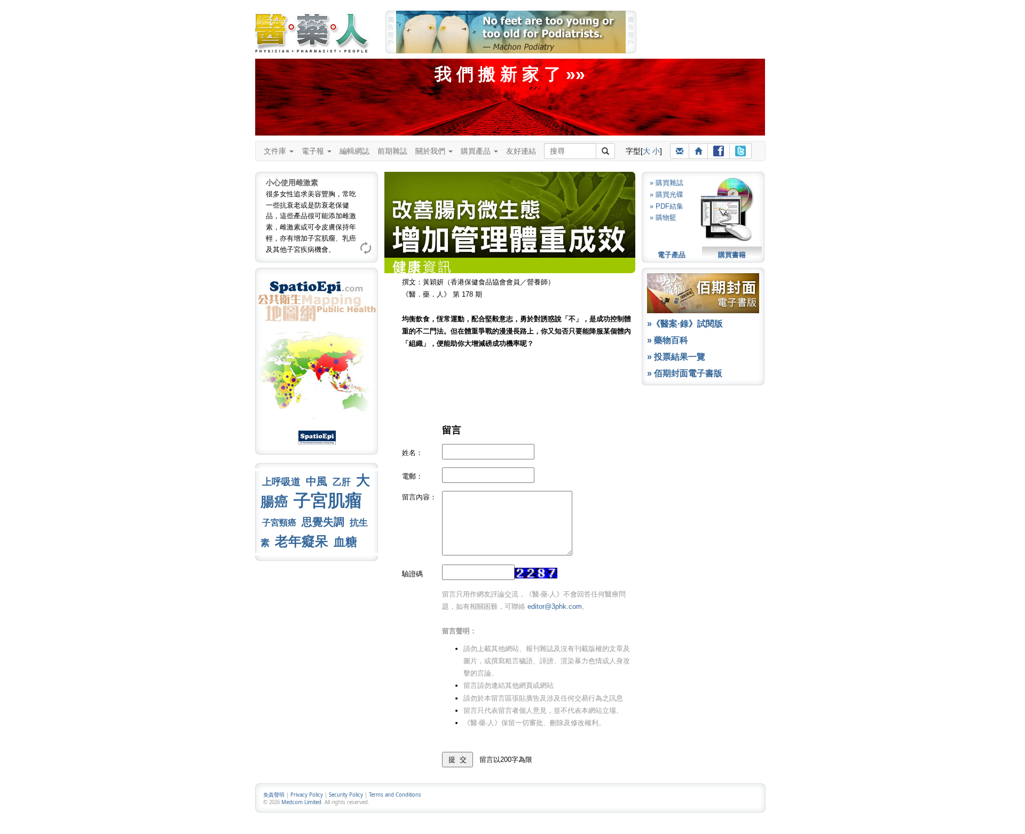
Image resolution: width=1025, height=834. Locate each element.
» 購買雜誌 (666, 183)
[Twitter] (740, 151)
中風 (316, 481)
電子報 (314, 151)
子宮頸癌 (279, 522)
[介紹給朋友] (679, 151)
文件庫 (276, 151)
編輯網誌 (354, 151)
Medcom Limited (301, 802)
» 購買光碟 (666, 194)
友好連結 (521, 151)
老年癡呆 (301, 541)
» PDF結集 (666, 206)
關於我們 (431, 151)
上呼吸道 (281, 481)
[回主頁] (698, 151)
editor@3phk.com (554, 606)
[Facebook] (718, 151)
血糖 (345, 542)
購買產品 (477, 151)
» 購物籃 (663, 217)
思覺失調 (323, 522)
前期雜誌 (392, 151)
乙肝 (342, 481)
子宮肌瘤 (328, 500)
